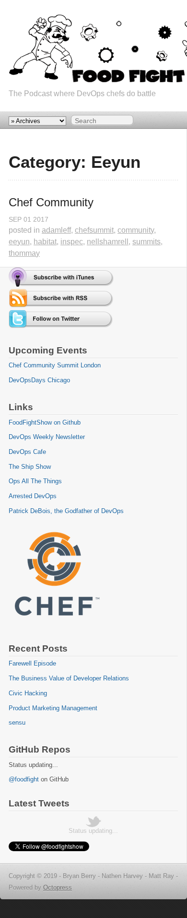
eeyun (19, 242)
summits (146, 242)
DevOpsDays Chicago (39, 380)
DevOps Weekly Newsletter (47, 436)
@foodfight (24, 779)
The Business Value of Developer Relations (69, 678)
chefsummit (94, 230)
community (135, 230)
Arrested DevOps (33, 496)
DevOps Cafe (27, 451)
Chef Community (51, 202)
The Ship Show (30, 466)
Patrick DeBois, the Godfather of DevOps (66, 511)
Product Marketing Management (53, 708)
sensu (17, 722)
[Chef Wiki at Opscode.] (57, 624)
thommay (24, 253)
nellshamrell (108, 242)
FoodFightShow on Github (45, 422)
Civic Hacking (28, 693)
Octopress (57, 887)
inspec (71, 242)
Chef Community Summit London (55, 365)
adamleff (56, 230)
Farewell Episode (32, 663)
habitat (45, 242)
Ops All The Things (35, 481)
